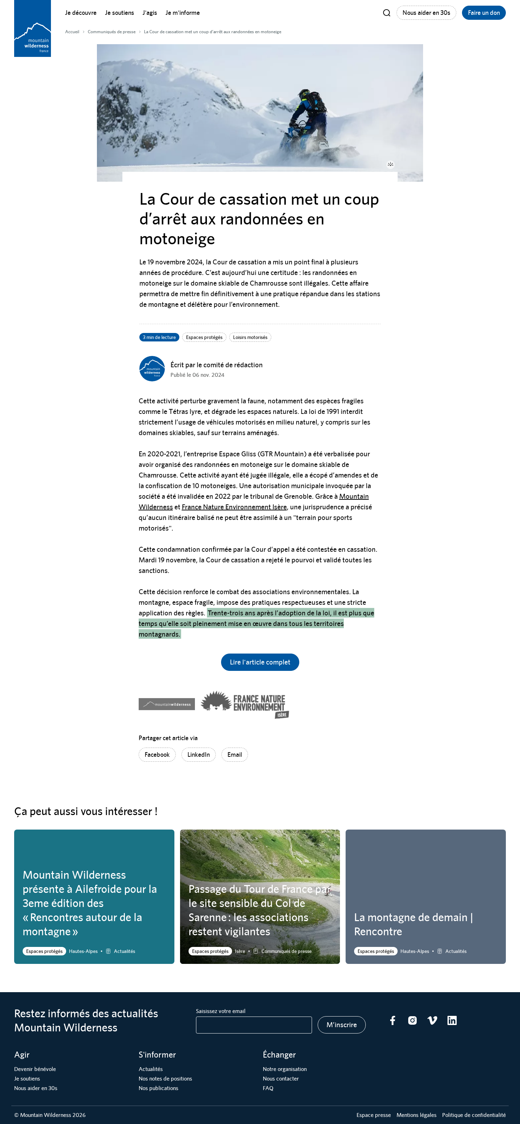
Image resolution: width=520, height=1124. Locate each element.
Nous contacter (281, 1078)
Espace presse (374, 1115)
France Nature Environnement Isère (234, 507)
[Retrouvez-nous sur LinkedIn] (452, 1020)
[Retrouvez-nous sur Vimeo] (432, 1020)
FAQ (268, 1088)
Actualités (151, 1069)
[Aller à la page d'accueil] (32, 28)
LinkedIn (198, 754)
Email (234, 754)
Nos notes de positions (165, 1078)
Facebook (157, 754)
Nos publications (158, 1088)
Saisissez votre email (220, 1011)
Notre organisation (285, 1069)
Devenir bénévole (35, 1069)
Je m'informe (183, 12)
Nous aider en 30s (426, 12)
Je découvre (81, 12)
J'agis (150, 12)
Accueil (72, 31)
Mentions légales (417, 1115)
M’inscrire (342, 1024)
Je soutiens (119, 12)
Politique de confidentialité (474, 1115)
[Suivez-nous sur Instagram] (412, 1020)
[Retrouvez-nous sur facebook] (392, 1020)
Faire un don (484, 12)
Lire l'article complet (260, 662)
